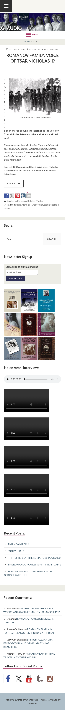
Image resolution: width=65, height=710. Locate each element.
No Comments (51, 49)
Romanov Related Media (30, 201)
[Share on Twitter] (12, 195)
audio (18, 204)
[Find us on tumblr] (39, 678)
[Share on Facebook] (6, 195)
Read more (15, 184)
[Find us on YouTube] (29, 678)
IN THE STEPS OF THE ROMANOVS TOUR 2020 (34, 557)
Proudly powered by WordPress (21, 699)
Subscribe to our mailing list (22, 267)
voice (7, 208)
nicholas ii (27, 204)
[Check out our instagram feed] (50, 678)
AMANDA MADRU (18, 544)
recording (38, 204)
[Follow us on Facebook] (8, 678)
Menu (35, 34)
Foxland (32, 703)
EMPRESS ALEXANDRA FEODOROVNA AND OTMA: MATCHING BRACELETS (27, 643)
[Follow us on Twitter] (18, 678)
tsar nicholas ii (51, 204)
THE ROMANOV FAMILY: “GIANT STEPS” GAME (34, 564)
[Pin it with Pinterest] (17, 195)
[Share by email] (28, 193)
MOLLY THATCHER (18, 550)
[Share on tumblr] (23, 195)
